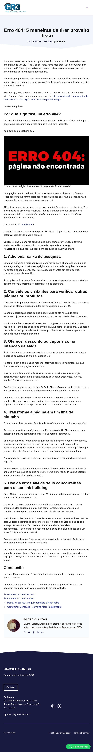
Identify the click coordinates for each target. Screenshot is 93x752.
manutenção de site (17, 598)
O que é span (25, 224)
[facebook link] (59, 706)
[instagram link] (53, 706)
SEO (32, 594)
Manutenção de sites (18, 594)
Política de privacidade (60, 733)
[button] (78, 746)
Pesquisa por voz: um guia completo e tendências (33, 602)
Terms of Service (81, 733)
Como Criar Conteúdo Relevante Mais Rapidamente (34, 607)
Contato (10, 687)
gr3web (60, 42)
